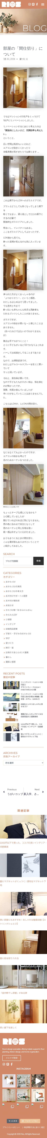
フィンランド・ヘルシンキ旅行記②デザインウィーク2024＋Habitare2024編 (32, 686)
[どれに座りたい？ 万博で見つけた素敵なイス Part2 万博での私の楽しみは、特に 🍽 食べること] (23, 1110)
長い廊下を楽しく (8, 1027)
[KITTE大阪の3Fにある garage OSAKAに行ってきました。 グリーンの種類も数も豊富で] (38, 1081)
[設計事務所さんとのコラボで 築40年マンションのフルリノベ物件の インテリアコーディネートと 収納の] (23, 1081)
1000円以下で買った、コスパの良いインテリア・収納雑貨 (32, 727)
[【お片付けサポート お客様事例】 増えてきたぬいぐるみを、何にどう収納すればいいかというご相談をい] (9, 1110)
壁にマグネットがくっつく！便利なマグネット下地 (32, 735)
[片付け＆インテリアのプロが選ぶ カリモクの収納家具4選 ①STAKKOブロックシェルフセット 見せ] (9, 1081)
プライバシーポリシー (11, 1127)
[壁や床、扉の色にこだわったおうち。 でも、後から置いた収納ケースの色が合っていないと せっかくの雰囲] (38, 1110)
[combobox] (17, 561)
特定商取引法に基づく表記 (34, 1127)
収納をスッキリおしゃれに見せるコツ (32, 705)
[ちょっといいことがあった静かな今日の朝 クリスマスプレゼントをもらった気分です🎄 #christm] (23, 1095)
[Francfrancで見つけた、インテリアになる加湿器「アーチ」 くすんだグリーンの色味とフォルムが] (38, 1095)
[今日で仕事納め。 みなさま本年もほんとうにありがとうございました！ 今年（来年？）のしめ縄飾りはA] (9, 1095)
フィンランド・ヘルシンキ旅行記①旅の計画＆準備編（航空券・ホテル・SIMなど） (32, 697)
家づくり (24, 59)
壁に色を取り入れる (9, 958)
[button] (42, 4)
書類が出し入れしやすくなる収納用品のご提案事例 (32, 715)
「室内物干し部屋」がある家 (13, 993)
